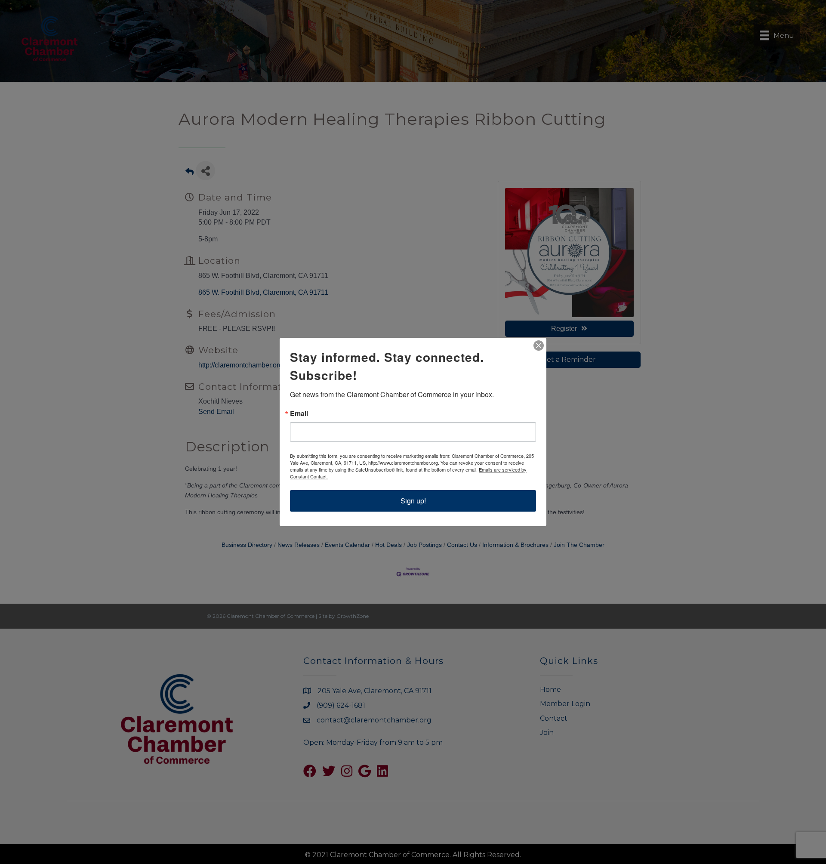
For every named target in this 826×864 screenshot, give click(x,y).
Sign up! (413, 501)
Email (299, 413)
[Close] (538, 345)
